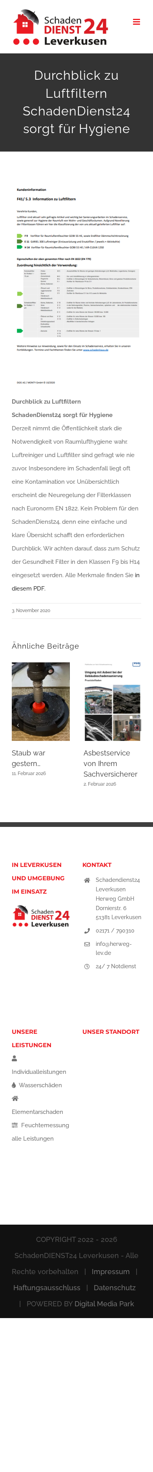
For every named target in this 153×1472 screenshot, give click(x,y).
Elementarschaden (37, 1111)
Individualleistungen (39, 1071)
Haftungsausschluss (46, 1288)
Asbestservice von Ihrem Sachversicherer (110, 764)
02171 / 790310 (115, 930)
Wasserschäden (40, 1085)
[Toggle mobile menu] (137, 22)
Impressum (111, 1271)
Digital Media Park (104, 1304)
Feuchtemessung (44, 1125)
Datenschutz (115, 1288)
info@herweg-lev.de (114, 948)
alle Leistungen (33, 1138)
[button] (18, 725)
